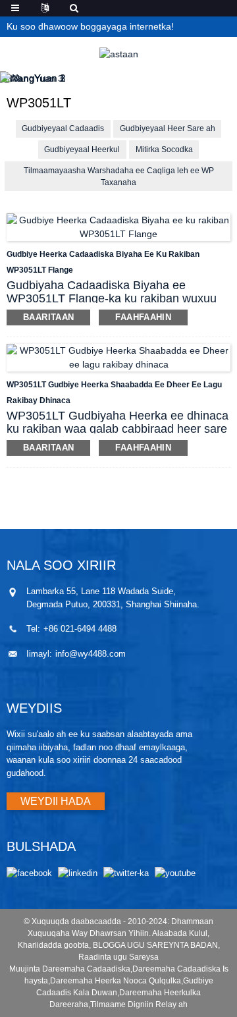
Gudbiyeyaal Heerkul (82, 149)
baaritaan (48, 317)
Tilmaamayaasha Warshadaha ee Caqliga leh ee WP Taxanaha (119, 176)
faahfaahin (143, 317)
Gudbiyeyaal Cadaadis (63, 128)
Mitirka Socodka (164, 149)
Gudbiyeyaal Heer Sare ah (167, 128)
